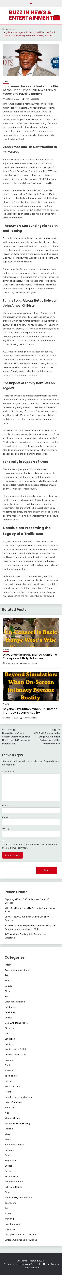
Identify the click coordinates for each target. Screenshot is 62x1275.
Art (6, 975)
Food (7, 1065)
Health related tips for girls (18, 1097)
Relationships (11, 1176)
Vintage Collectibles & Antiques (21, 1234)
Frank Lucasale (32, 99)
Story (7, 1192)
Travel (8, 1213)
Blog (7, 996)
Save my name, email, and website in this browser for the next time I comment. (29, 846)
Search (47, 870)
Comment (8, 771)
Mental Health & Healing (17, 1123)
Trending (9, 1218)
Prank (8, 1155)
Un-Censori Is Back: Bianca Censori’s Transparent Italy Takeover (30, 656)
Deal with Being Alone (16, 1022)
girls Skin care (12, 1075)
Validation (10, 1229)
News (6, 81)
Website (6, 829)
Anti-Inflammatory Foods (18, 970)
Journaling (10, 1107)
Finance (9, 1059)
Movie (8, 1133)
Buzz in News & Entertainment (31, 15)
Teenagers (10, 1202)
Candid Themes (31, 1267)
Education (10, 1038)
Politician (9, 1149)
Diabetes (9, 1028)
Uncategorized (12, 1224)
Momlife (9, 1128)
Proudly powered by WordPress (20, 1264)
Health (8, 1091)
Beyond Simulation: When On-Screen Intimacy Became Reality (30, 711)
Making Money (12, 1118)
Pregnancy (10, 1160)
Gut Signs (9, 1081)
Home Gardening (13, 1102)
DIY (6, 1033)
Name (6, 805)
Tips (7, 1208)
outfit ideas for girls (14, 1144)
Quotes (8, 1165)
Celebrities (10, 1007)
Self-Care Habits (13, 1186)
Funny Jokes (11, 1070)
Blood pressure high (15, 1001)
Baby (7, 980)
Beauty (8, 985)
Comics (8, 1017)
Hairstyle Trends (13, 1086)
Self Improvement (14, 1181)
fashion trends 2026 (15, 1054)
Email (5, 817)
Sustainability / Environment (19, 1197)
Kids (7, 1112)
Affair (8, 964)
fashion (8, 1044)
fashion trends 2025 (15, 1049)
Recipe (8, 1171)
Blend (8, 991)
